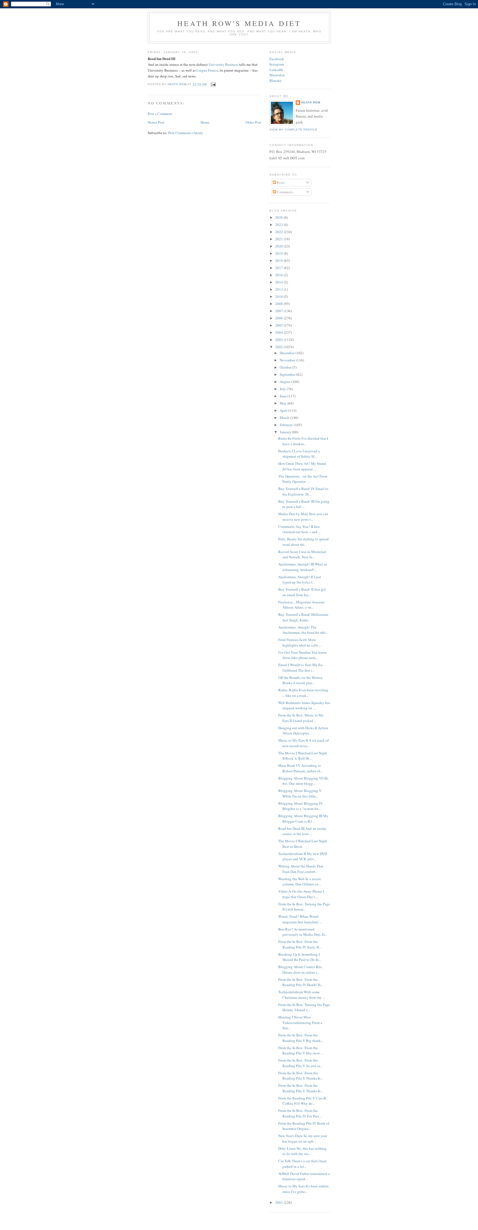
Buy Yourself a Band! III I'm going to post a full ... (303, 504)
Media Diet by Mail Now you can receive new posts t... (303, 516)
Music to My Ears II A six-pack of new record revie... (303, 743)
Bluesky (275, 80)
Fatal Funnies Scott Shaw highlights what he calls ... (299, 642)
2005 (279, 325)
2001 (279, 1202)
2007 (279, 310)
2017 (279, 267)
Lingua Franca (207, 70)
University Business (223, 64)
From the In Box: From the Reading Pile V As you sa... (300, 1063)
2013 (279, 289)
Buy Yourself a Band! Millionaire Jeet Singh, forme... (303, 617)
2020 (279, 246)
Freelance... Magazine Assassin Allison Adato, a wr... (301, 605)
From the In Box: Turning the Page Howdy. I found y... (304, 1007)
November (288, 360)
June (283, 396)
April (284, 410)
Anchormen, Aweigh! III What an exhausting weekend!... (302, 567)
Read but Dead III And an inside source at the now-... (302, 831)
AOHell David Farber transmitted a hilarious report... (304, 1176)
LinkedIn (276, 69)
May (283, 403)
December (287, 352)
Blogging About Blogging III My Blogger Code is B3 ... (303, 818)
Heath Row (310, 102)
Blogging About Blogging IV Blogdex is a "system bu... (300, 806)
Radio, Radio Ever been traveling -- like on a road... (303, 692)
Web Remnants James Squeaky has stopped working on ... (304, 705)
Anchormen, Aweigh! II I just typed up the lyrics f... (299, 579)
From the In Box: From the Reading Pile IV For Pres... (299, 1113)
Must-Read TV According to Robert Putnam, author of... (300, 768)
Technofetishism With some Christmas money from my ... (301, 994)
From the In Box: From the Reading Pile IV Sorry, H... (299, 944)
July (283, 388)
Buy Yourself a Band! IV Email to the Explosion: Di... (303, 491)
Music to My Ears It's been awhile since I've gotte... (303, 1189)
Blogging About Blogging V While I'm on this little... (299, 793)
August (285, 381)
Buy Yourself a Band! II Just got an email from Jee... (302, 592)
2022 (279, 231)
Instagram (276, 64)
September (288, 374)
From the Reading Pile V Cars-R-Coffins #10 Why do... (302, 1101)
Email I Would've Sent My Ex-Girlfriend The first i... (301, 667)
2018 (279, 260)
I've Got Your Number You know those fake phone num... (302, 655)
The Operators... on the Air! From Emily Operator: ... (302, 479)
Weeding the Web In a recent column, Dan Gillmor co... (299, 881)
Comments (284, 191)
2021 (279, 238)
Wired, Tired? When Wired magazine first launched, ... (300, 919)
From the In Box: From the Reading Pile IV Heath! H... (300, 982)
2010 (279, 296)
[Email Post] (213, 84)
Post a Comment (160, 113)
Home (205, 122)
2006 (279, 318)
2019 (279, 253)
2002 (279, 346)
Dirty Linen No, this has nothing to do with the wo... (302, 1151)
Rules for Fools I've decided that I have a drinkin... (303, 441)
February (287, 424)
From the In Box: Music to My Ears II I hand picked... (301, 718)
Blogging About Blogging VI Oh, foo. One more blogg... (303, 781)
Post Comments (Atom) (185, 132)
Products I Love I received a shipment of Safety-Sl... (299, 454)
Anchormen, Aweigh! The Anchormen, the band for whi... (303, 630)
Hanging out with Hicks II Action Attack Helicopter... (303, 730)
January (286, 431)
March (285, 417)
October (286, 367)
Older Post (253, 122)
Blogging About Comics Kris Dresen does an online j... (300, 969)
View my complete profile (293, 129)
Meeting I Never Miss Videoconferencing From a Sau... (300, 1022)
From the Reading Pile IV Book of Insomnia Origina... (303, 1126)
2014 (279, 282)
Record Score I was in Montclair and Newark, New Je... (302, 554)
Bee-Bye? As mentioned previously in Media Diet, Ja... (302, 932)
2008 (279, 303)
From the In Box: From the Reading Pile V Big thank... (300, 1038)
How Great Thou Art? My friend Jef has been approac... (302, 466)
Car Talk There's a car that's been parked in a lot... (302, 1163)
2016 (279, 274)
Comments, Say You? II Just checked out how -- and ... (299, 529)
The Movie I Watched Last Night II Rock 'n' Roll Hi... (302, 755)
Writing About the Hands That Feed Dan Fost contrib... (300, 869)
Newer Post (156, 122)
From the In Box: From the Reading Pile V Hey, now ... (300, 1050)
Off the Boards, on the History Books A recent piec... (300, 680)
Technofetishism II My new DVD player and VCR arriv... (302, 856)
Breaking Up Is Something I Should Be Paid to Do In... (299, 957)
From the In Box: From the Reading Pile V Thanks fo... (300, 1075)
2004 (279, 332)
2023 (279, 224)
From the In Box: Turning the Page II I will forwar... (304, 906)
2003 (279, 339)
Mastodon (277, 74)
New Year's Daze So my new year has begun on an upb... (302, 1138)
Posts (280, 182)
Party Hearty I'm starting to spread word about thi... (303, 541)
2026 (279, 217)
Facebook (276, 58)
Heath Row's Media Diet (239, 23)
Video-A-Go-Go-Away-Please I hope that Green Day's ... (301, 894)
